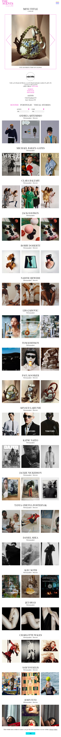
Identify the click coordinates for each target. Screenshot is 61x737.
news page (30, 91)
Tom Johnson (30, 342)
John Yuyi (30, 699)
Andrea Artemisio (30, 115)
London (30, 11)
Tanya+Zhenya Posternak (30, 505)
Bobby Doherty (30, 245)
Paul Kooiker (30, 375)
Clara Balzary (30, 180)
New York (35, 86)
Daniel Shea (30, 537)
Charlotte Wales (30, 635)
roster (14, 105)
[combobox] (32, 111)
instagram (30, 92)
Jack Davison (30, 213)
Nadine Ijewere (30, 278)
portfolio (26, 105)
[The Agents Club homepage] (7, 3)
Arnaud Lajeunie (30, 407)
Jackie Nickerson (30, 472)
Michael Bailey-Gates (31, 148)
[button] (36, 3)
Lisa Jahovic (30, 310)
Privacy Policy (53, 729)
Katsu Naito (30, 440)
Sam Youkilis (30, 667)
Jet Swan (30, 602)
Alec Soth (30, 570)
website (30, 89)
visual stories (42, 105)
